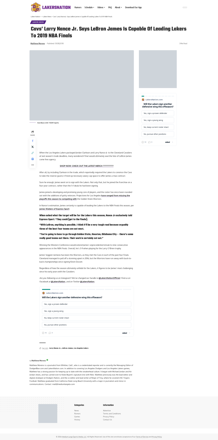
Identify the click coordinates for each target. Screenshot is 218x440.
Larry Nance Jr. (55, 348)
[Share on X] (33, 147)
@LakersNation (58, 281)
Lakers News (38, 22)
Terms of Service (142, 437)
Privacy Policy (157, 437)
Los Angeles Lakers (81, 348)
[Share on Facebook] (33, 141)
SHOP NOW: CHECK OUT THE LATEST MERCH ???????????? (87, 166)
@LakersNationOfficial (109, 278)
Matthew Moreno (38, 43)
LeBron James (67, 348)
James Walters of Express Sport (54, 209)
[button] (33, 153)
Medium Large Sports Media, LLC (74, 437)
